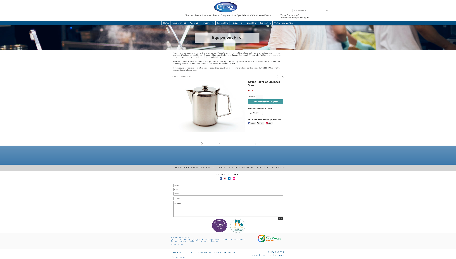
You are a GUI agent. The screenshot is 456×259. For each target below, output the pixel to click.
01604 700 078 (291, 15)
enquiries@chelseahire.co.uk (294, 17)
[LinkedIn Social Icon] (229, 178)
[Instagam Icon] (234, 178)
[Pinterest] (225, 178)
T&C (195, 253)
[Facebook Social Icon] (221, 178)
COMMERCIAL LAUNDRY (210, 253)
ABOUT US (176, 253)
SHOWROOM (229, 253)
